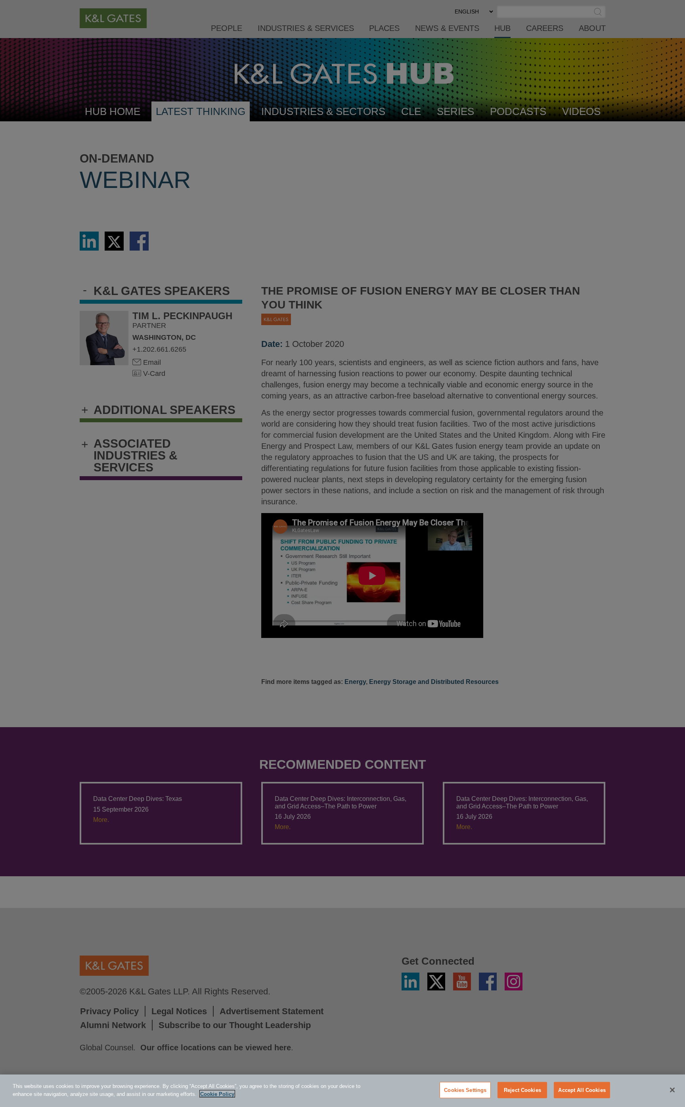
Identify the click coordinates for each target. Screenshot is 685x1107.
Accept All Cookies (581, 1090)
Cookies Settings (465, 1090)
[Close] (672, 1090)
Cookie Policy (217, 1094)
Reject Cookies (522, 1090)
